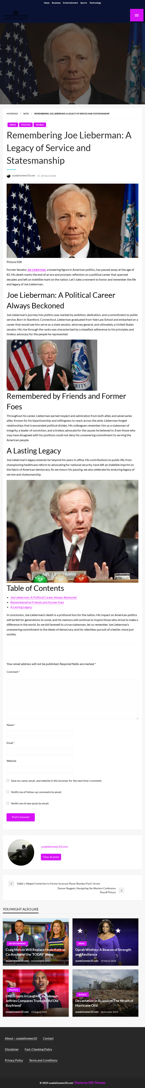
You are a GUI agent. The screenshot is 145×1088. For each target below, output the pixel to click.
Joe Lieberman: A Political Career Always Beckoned (43, 597)
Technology (95, 2)
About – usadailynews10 (21, 1038)
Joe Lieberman (36, 269)
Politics (25, 124)
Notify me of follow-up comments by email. (36, 792)
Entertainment (70, 2)
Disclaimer (12, 1049)
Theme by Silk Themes (89, 1083)
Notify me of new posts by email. (30, 803)
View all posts (51, 856)
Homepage (12, 113)
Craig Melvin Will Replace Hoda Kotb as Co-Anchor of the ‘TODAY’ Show (35, 952)
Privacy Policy (14, 1060)
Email (11, 742)
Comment (13, 671)
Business (56, 2)
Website (11, 760)
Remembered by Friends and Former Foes (37, 602)
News (46, 2)
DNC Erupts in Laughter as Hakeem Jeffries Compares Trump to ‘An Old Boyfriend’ (32, 1000)
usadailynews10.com (24, 175)
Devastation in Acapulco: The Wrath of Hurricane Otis (104, 1003)
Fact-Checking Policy (38, 1049)
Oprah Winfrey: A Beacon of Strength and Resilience (103, 952)
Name (11, 724)
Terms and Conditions (43, 1060)
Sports (83, 2)
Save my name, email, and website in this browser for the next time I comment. (56, 780)
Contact (48, 1038)
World (40, 124)
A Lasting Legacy (21, 607)
